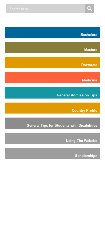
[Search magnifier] (89, 8)
